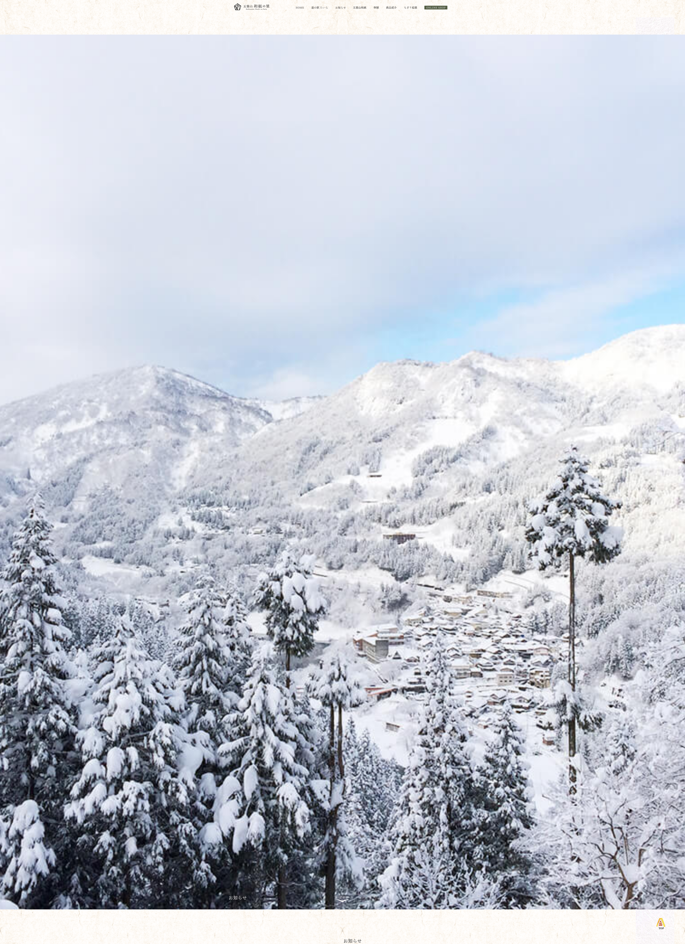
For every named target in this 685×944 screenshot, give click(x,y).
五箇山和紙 (359, 7)
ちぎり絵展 (410, 7)
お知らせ (340, 7)
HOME (300, 7)
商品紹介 (391, 7)
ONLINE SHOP (436, 7)
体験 (376, 7)
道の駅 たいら (319, 7)
